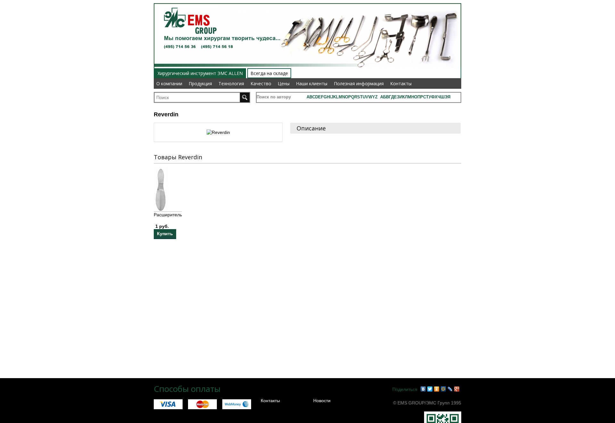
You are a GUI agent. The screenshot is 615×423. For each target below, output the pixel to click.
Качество (260, 83)
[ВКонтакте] (423, 389)
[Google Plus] (457, 389)
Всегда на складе (269, 73)
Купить (165, 233)
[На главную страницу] (188, 3)
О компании (169, 83)
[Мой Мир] (443, 389)
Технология (231, 83)
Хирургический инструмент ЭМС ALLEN (200, 73)
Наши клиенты (311, 83)
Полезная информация (359, 83)
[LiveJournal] (450, 389)
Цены (284, 83)
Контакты (401, 83)
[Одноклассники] (436, 389)
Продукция (200, 83)
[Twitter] (430, 389)
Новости (322, 400)
